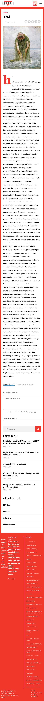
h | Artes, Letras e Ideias (33, 639)
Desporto (30, 576)
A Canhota (30, 541)
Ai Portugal (31, 545)
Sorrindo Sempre (32, 676)
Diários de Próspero (33, 587)
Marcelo (7, 511)
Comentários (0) (9, 384)
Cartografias (31, 562)
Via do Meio (30, 683)
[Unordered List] (18, 411)
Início (32, 690)
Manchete (30, 655)
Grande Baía (31, 623)
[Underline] (10, 411)
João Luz (6, 22)
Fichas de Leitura (32, 616)
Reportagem (31, 666)
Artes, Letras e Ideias (34, 555)
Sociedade (30, 673)
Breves (29, 559)
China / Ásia (30, 569)
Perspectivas (31, 659)
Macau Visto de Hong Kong (34, 651)
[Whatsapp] (35, 21)
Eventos (37, 604)
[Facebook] (26, 21)
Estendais (30, 604)
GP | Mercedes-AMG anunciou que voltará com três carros (21, 474)
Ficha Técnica (36, 692)
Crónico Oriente (32, 573)
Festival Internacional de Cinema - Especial (34, 612)
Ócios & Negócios (32, 687)
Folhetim (29, 620)
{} (29, 412)
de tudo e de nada (33, 580)
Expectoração (31, 608)
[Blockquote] (21, 411)
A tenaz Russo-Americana (14, 464)
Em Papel (34, 697)
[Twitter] (29, 21)
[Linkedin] (32, 21)
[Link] (27, 411)
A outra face (31, 552)
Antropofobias (32, 548)
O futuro (7, 518)
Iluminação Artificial (34, 643)
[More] (39, 21)
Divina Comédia (31, 583)
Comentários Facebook (25, 384)
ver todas (11, 578)
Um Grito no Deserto (34, 680)
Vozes (5, 13)
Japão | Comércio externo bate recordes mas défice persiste (20, 453)
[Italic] (8, 411)
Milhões (6, 505)
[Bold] (5, 411)
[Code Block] (24, 411)
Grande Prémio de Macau (32, 631)
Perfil (37, 655)
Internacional (31, 647)
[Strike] (13, 411)
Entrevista (30, 601)
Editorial (30, 594)
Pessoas (29, 662)
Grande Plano (31, 626)
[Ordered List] (16, 411)
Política (36, 662)
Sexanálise (30, 669)
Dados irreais (9, 524)
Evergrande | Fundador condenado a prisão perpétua (19, 486)
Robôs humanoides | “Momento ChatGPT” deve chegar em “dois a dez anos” (21, 442)
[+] (32, 412)
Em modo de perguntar (34, 597)
